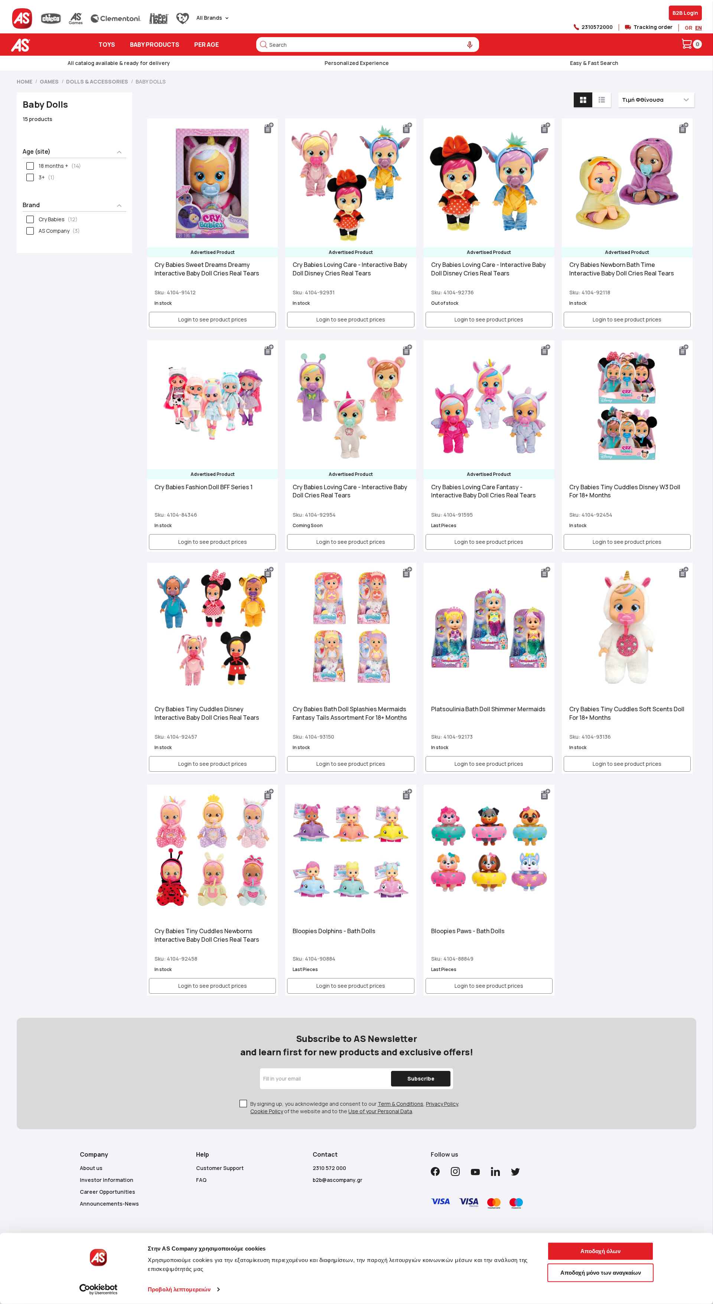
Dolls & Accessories (97, 81)
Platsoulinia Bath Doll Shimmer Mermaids (488, 709)
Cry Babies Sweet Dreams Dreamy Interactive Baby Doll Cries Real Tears (206, 269)
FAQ (201, 1179)
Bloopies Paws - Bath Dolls (468, 931)
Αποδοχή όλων (600, 1251)
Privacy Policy (442, 1103)
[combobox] (367, 44)
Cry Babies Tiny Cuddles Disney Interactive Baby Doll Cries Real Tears (206, 713)
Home (25, 81)
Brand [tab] (31, 205)
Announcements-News (109, 1203)
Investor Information (106, 1179)
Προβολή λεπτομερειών (179, 1289)
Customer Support (220, 1167)
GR (688, 27)
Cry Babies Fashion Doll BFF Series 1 (203, 487)
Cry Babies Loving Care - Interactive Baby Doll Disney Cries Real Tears (350, 269)
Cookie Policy (266, 1111)
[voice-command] (470, 45)
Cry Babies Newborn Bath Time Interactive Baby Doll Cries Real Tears (621, 269)
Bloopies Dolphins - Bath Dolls (334, 931)
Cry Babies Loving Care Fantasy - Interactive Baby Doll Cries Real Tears (483, 491)
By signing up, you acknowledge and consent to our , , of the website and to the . (354, 1107)
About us (91, 1167)
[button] (269, 128)
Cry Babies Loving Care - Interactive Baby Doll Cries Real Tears (350, 491)
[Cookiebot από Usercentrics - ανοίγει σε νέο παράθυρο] (98, 1289)
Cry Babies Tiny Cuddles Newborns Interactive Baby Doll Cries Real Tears (206, 935)
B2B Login (685, 12)
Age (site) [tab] (37, 151)
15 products (37, 118)
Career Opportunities (107, 1191)
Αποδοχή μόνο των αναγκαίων (600, 1272)
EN (698, 27)
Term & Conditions (400, 1103)
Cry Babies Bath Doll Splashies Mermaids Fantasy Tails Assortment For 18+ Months (350, 713)
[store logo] (43, 45)
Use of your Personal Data (380, 1111)
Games (50, 81)
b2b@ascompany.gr (337, 1179)
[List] (601, 99)
